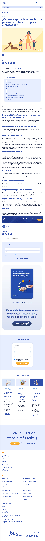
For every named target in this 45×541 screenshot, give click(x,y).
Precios (4, 455)
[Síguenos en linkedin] (6, 63)
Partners (4, 458)
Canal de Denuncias (6, 496)
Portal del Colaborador (7, 481)
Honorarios (10, 90)
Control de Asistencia (7, 492)
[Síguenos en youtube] (11, 63)
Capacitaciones (26, 484)
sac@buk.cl (4, 506)
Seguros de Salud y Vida (28, 492)
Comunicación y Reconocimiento (30, 481)
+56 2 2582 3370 (6, 505)
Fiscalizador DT (5, 466)
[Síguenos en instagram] (8, 63)
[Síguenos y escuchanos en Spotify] (14, 63)
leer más (7, 413)
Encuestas (25, 486)
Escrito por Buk (9, 226)
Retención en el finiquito (13, 86)
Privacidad (4, 463)
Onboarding (4, 495)
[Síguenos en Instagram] (34, 536)
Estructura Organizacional (8, 479)
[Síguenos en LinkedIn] (30, 536)
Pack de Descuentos (27, 496)
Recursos (4, 461)
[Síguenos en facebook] (3, 63)
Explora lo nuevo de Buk (7, 469)
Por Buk (6, 54)
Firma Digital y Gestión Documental (10, 493)
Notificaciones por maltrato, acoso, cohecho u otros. (12, 521)
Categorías (6, 7)
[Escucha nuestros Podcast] (37, 536)
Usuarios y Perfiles (6, 483)
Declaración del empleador (14, 93)
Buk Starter (4, 472)
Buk (10, 389)
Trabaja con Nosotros (7, 456)
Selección (25, 483)
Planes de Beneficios (27, 495)
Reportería (4, 486)
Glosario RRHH (5, 473)
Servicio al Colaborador (7, 498)
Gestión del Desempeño (28, 479)
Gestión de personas (6, 16)
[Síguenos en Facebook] (27, 536)
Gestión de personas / (6, 389)
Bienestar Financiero (27, 493)
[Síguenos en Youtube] (32, 536)
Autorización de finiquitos (13, 88)
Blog (3, 459)
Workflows (4, 484)
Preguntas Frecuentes (7, 467)
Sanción (9, 99)
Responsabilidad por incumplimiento (16, 95)
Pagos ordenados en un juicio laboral (16, 97)
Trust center (5, 470)
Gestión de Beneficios (27, 490)
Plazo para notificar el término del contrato (17, 84)
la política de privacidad (19, 254)
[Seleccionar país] (37, 2)
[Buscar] (5, 238)
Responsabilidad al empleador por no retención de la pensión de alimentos (22, 81)
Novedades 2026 (22, 391)
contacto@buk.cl (6, 511)
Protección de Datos (6, 464)
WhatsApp (6, 512)
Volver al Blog (6, 12)
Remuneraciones (6, 490)
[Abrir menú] (42, 3)
